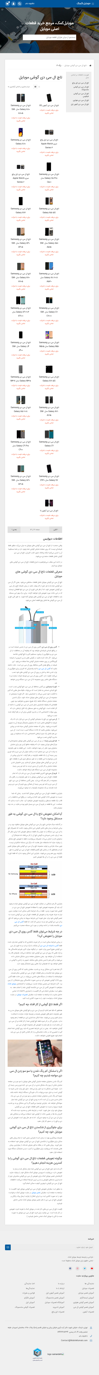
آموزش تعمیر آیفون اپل (55, 1293)
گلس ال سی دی (44, 668)
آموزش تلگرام (29, 1297)
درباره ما (61, 1283)
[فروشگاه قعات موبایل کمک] (83, 3)
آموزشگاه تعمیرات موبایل (54, 1302)
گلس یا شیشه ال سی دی (49, 945)
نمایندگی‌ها (30, 1288)
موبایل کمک (12, 983)
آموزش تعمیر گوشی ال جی (83, 1307)
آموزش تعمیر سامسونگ (55, 1297)
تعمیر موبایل (36, 1192)
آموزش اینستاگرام (87, 1297)
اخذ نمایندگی (29, 1283)
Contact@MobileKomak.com (74, 1340)
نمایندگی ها (89, 1283)
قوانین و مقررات (28, 1293)
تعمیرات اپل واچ (58, 1312)
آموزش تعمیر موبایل (86, 1293)
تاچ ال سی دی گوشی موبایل (75, 65)
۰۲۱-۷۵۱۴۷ (83, 1336)
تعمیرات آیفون (88, 1312)
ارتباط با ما (60, 1288)
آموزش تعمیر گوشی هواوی (83, 1302)
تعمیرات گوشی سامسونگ (25, 1307)
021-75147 (29, 4)
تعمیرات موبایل (22, 994)
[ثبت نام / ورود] (13, 3)
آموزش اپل (30, 1302)
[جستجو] (19, 3)
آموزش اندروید (58, 1307)
